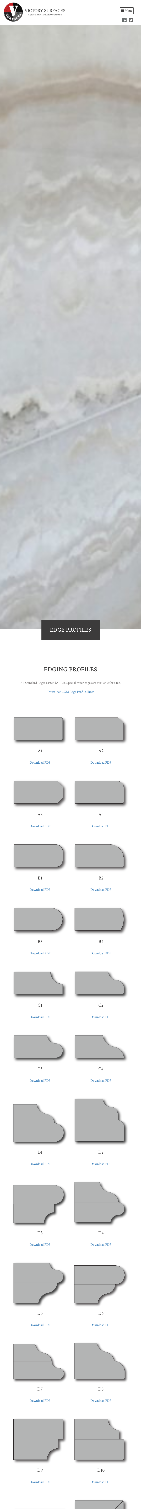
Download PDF (40, 762)
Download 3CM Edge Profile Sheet (70, 692)
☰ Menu (127, 10)
